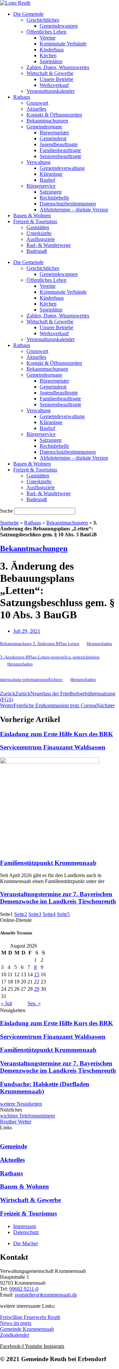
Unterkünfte (39, 233)
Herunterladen (99, 643)
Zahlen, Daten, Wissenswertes (57, 67)
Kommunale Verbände (63, 43)
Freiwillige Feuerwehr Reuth (30, 1317)
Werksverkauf (54, 85)
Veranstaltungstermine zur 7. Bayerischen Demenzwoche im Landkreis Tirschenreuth (58, 898)
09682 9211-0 (23, 1289)
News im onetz (15, 1323)
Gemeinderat (53, 138)
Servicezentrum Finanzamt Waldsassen (52, 747)
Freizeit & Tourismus (35, 221)
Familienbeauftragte (60, 150)
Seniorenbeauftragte (60, 156)
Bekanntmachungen (47, 120)
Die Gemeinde (28, 14)
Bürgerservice (41, 186)
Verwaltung (38, 162)
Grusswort (37, 103)
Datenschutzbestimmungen (68, 203)
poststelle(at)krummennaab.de (46, 1295)
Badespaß (36, 251)
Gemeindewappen (59, 26)
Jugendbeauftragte (59, 144)
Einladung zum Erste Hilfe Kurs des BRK (56, 734)
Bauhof (47, 180)
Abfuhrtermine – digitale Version (74, 209)
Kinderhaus (52, 49)
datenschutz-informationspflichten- (31, 679)
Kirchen (48, 55)
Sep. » (34, 1003)
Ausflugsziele (40, 239)
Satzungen (50, 192)
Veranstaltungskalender (50, 91)
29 (36, 989)
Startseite (9, 522)
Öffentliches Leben (46, 32)
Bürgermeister (54, 132)
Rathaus (21, 97)
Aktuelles (36, 109)
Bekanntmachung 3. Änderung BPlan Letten (39, 643)
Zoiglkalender (14, 1335)
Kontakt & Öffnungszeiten (54, 115)
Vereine (48, 37)
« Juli (6, 1003)
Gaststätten (37, 227)
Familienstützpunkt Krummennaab (48, 862)
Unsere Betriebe (56, 79)
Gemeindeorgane (44, 126)
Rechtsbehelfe (54, 198)
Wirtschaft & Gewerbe (49, 73)
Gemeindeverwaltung (62, 168)
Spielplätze (51, 61)
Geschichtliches (42, 20)
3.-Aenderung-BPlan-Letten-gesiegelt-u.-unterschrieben (49, 657)
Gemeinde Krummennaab (27, 1329)
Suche (6, 511)
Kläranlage (51, 174)
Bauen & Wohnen (32, 215)
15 (36, 974)
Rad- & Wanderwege (48, 245)
